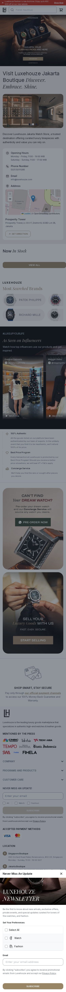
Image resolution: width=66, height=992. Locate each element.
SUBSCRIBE (33, 986)
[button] (49, 973)
